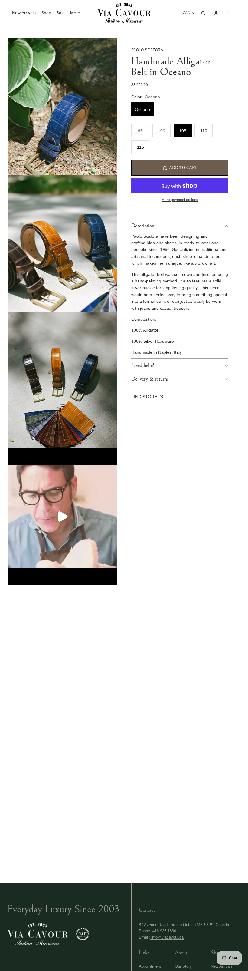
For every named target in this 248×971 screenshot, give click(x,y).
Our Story (183, 966)
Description (142, 226)
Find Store (144, 396)
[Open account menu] (216, 12)
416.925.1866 (164, 931)
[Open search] (203, 12)
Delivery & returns (150, 379)
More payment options (180, 200)
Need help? (142, 365)
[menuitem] (75, 12)
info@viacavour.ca (167, 937)
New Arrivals (222, 966)
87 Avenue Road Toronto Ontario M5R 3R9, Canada (184, 925)
